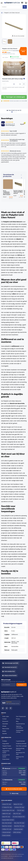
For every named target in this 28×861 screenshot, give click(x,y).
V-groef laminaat (20, 741)
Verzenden (5, 723)
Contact (4, 719)
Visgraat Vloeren (6, 746)
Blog (17, 721)
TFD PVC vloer (20, 810)
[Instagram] (6, 708)
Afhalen (4, 726)
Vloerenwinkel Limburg (19, 731)
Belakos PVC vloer (18, 804)
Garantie (4, 733)
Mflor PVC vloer (17, 813)
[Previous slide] (21, 175)
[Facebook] (2, 708)
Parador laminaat (6, 835)
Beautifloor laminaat (7, 826)
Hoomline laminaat (18, 829)
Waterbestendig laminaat (20, 749)
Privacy (18, 719)
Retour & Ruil (5, 728)
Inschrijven (21, 684)
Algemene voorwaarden (19, 727)
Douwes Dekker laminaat (8, 819)
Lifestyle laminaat (6, 832)
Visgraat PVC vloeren (5, 751)
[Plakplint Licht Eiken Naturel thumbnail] (4, 41)
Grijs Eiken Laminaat (21, 746)
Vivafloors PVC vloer (19, 807)
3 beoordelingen (16, 50)
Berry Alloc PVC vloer (19, 823)
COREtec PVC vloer (6, 829)
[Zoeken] (25, 7)
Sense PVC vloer (6, 816)
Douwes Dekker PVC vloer (8, 810)
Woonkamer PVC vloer (20, 753)
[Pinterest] (10, 708)
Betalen (4, 731)
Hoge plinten (5, 743)
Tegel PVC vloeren (7, 748)
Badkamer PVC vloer (20, 757)
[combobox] (12, 7)
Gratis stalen (5, 716)
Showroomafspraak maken (15, 789)
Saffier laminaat (17, 832)
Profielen (4, 741)
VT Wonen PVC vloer (7, 807)
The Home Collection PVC (18, 816)
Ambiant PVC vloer (6, 804)
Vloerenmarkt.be (20, 723)
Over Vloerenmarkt (21, 716)
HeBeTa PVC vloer (6, 813)
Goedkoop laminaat (21, 743)
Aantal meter (5, 81)
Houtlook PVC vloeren (6, 755)
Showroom (5, 721)
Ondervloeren (5, 759)
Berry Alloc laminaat (7, 823)
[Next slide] (21, 177)
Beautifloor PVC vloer (19, 826)
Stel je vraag (15, 793)
